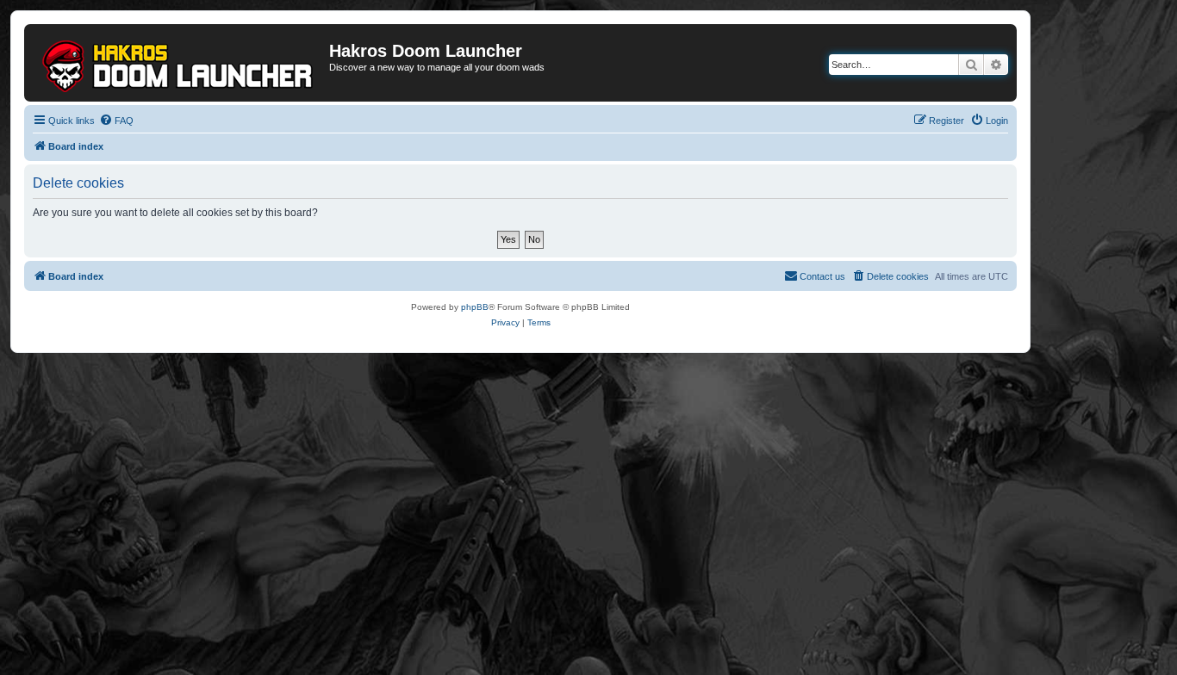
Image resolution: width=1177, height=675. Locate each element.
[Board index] (178, 62)
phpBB (475, 307)
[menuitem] (116, 120)
